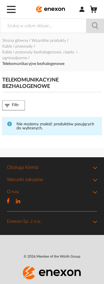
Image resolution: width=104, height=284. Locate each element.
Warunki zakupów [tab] (25, 179)
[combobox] (52, 26)
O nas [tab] (13, 191)
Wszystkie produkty (49, 41)
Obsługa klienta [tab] (22, 167)
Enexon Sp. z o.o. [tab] (24, 221)
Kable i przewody (18, 46)
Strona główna (15, 41)
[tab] (13, 105)
